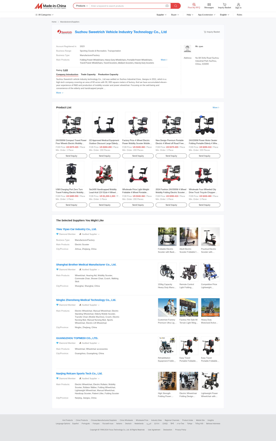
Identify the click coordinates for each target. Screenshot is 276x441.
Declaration (167, 429)
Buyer (174, 15)
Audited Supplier (91, 234)
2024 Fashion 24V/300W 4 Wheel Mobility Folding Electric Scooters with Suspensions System (171, 192)
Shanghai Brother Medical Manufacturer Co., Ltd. (86, 264)
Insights (211, 420)
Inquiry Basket (212, 32)
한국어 (156, 423)
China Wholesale (126, 420)
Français (96, 423)
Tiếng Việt (199, 423)
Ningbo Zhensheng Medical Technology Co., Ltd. (86, 300)
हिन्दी (172, 423)
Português (86, 423)
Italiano (119, 423)
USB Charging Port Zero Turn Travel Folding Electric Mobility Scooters (69, 192)
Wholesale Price (142, 420)
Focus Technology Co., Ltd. (119, 429)
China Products (82, 420)
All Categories (44, 15)
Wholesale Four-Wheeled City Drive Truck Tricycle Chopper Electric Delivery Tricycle (202, 192)
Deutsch (128, 423)
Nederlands (139, 423)
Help (189, 15)
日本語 (165, 423)
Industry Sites (156, 420)
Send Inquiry (71, 156)
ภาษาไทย (180, 423)
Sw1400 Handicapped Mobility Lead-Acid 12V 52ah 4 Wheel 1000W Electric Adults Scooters (103, 192)
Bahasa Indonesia (213, 423)
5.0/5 (65, 70)
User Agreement (154, 429)
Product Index (187, 420)
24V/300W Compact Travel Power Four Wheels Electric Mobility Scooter (71, 143)
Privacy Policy (180, 429)
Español (75, 423)
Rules (239, 15)
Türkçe (189, 423)
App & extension (205, 15)
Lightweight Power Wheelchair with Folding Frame (209, 396)
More (163, 60)
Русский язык (107, 423)
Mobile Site (200, 420)
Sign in (238, 7)
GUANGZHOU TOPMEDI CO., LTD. (77, 338)
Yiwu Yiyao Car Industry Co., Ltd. (76, 229)
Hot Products (67, 420)
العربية (148, 423)
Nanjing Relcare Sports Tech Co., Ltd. (79, 373)
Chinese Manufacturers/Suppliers (104, 420)
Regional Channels (172, 420)
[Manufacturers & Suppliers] (50, 6)
